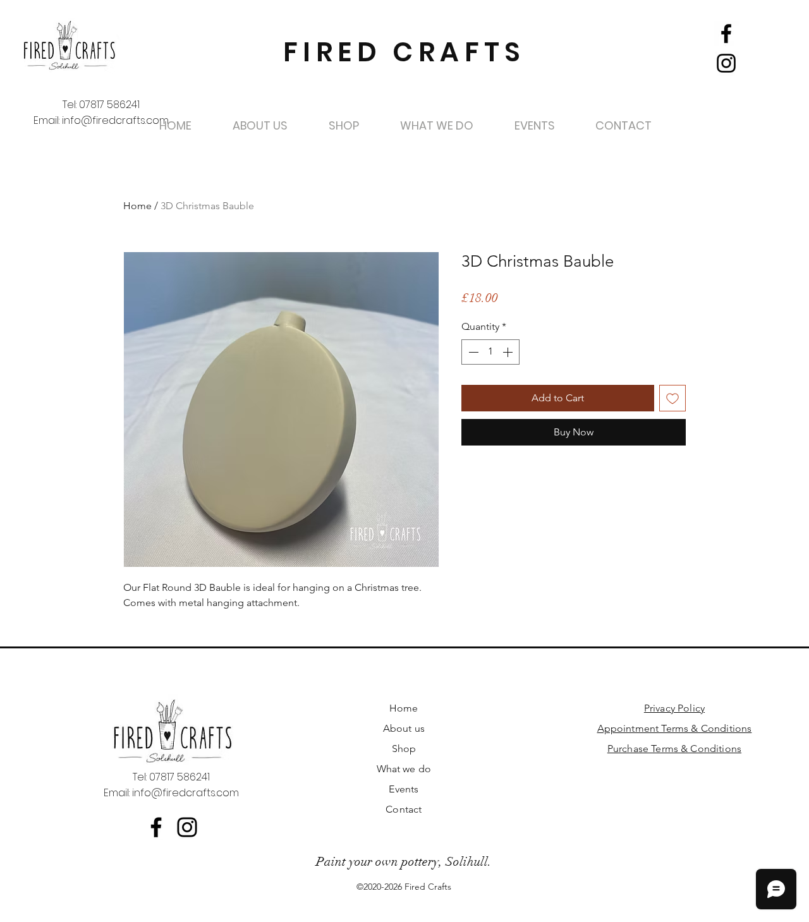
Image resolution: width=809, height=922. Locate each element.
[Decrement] (472, 352)
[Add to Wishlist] (672, 398)
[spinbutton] (490, 352)
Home (137, 206)
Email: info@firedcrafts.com (171, 793)
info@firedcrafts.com (115, 120)
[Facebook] (726, 33)
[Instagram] (726, 63)
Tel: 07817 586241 (101, 104)
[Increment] (509, 352)
